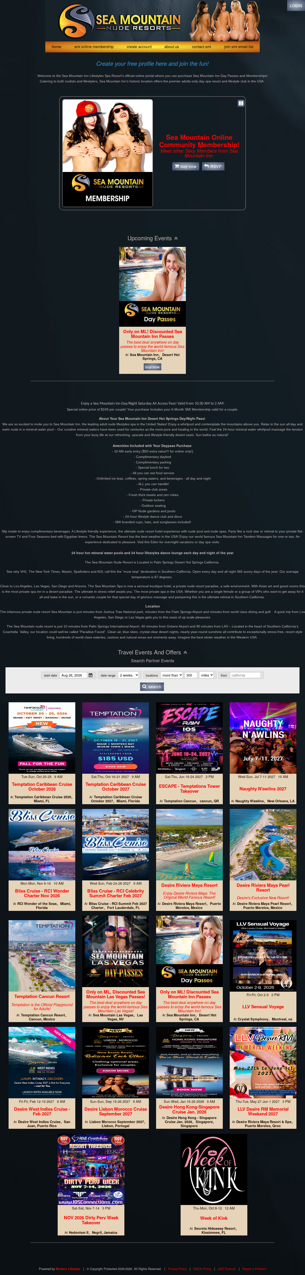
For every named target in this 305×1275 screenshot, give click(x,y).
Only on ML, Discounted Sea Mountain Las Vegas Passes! (115, 994)
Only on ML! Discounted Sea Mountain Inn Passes (152, 334)
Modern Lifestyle (68, 1269)
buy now (189, 166)
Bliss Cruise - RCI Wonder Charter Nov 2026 (42, 893)
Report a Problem (254, 1268)
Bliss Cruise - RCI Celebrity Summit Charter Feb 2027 (115, 893)
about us (171, 46)
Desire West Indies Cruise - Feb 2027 (42, 1111)
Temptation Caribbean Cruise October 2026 (42, 786)
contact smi (201, 46)
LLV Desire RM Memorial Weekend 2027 (263, 1111)
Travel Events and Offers (149, 652)
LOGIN (296, 5)
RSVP (216, 166)
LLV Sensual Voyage (263, 1006)
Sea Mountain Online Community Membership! (199, 140)
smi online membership (94, 46)
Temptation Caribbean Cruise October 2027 (116, 786)
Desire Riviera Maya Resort (189, 885)
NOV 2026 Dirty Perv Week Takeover (91, 1220)
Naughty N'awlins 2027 (262, 788)
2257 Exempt (227, 1268)
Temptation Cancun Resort (42, 996)
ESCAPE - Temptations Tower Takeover (189, 788)
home (56, 46)
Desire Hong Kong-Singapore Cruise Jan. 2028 (189, 1109)
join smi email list (238, 46)
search (154, 686)
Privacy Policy (177, 1268)
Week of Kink (214, 1218)
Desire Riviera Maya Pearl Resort (263, 887)
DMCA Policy (202, 1268)
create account (139, 46)
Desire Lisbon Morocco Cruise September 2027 (115, 1111)
